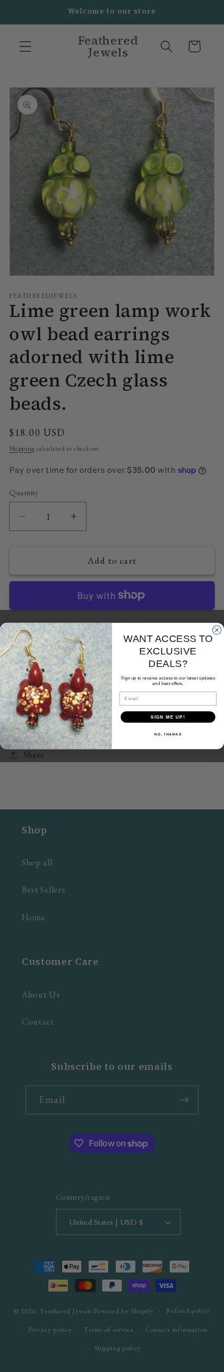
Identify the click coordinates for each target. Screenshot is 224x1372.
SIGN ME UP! (168, 716)
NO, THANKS (168, 734)
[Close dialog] (217, 630)
